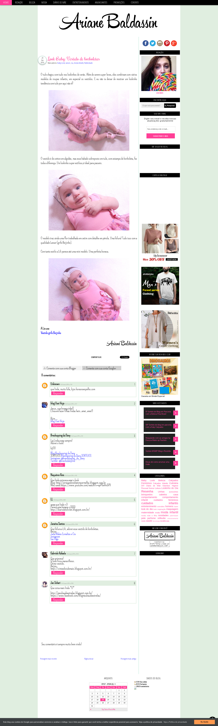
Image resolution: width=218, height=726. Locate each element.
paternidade (174, 516)
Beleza (32, 2)
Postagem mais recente (48, 658)
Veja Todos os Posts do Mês (108, 709)
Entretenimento (81, 2)
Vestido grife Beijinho (51, 333)
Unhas (161, 491)
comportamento (149, 497)
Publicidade (88, 62)
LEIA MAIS (159, 92)
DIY (142, 486)
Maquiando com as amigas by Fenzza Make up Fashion (158, 439)
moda (157, 513)
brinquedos (147, 494)
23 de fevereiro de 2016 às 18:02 (60, 500)
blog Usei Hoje (57, 403)
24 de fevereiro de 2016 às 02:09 (67, 583)
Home (6, 2)
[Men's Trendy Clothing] (160, 304)
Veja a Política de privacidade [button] (175, 722)
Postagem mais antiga (128, 658)
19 (103, 700)
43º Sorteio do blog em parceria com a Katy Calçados (158, 426)
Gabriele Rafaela (58, 553)
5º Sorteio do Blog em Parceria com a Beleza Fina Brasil (158, 413)
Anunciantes (101, 2)
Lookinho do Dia (169, 488)
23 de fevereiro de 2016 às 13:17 (71, 404)
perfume (151, 518)
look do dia (147, 509)
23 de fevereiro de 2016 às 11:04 (66, 384)
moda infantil (78, 62)
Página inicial (88, 658)
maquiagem (172, 509)
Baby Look (61, 62)
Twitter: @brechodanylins (63, 461)
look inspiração (159, 509)
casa (175, 494)
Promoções (119, 2)
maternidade (147, 512)
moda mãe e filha (149, 516)
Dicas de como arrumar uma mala (157, 463)
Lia (72, 62)
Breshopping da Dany (60, 435)
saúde (149, 521)
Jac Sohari (55, 583)
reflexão (162, 518)
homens (169, 506)
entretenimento (148, 506)
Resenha (147, 491)
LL (52, 499)
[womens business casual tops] (160, 260)
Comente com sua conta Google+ (101, 368)
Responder (58, 393)
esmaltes (161, 506)
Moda (44, 2)
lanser (68, 62)
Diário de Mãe (59, 2)
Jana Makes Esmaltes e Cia (63, 534)
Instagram (55, 536)
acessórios (173, 492)
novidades (163, 515)
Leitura (158, 488)
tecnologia (156, 521)
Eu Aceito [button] (204, 722)
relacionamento (172, 518)
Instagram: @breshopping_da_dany (68, 458)
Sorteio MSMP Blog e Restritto (158, 451)
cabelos (163, 494)
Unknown (55, 384)
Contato (135, 2)
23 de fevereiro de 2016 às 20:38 (71, 524)
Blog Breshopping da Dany (63, 453)
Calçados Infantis (160, 483)
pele (143, 518)
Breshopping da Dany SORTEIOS (76, 456)
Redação (19, 2)
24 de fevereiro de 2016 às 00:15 (72, 554)
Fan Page (54, 539)
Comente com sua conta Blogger (61, 368)
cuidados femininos (166, 500)
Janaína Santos (58, 524)
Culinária (173, 483)
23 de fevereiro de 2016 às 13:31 (77, 436)
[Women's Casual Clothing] (160, 347)
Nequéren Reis (57, 475)
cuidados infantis (159, 503)
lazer (176, 506)
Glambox (166, 486)
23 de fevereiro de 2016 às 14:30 (71, 475)
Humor (151, 488)
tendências (164, 521)
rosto (143, 521)
